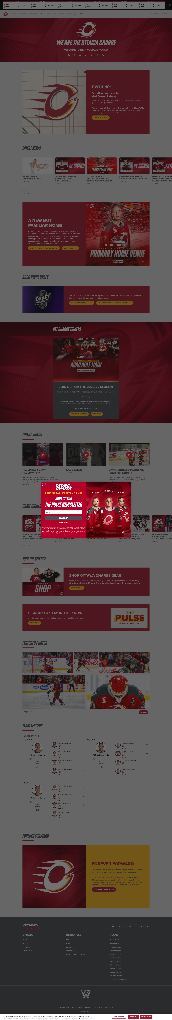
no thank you (63, 522)
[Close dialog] (44, 484)
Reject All (133, 1016)
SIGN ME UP (63, 517)
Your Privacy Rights (119, 1016)
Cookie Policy (88, 1018)
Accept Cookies (146, 1016)
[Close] (169, 1016)
